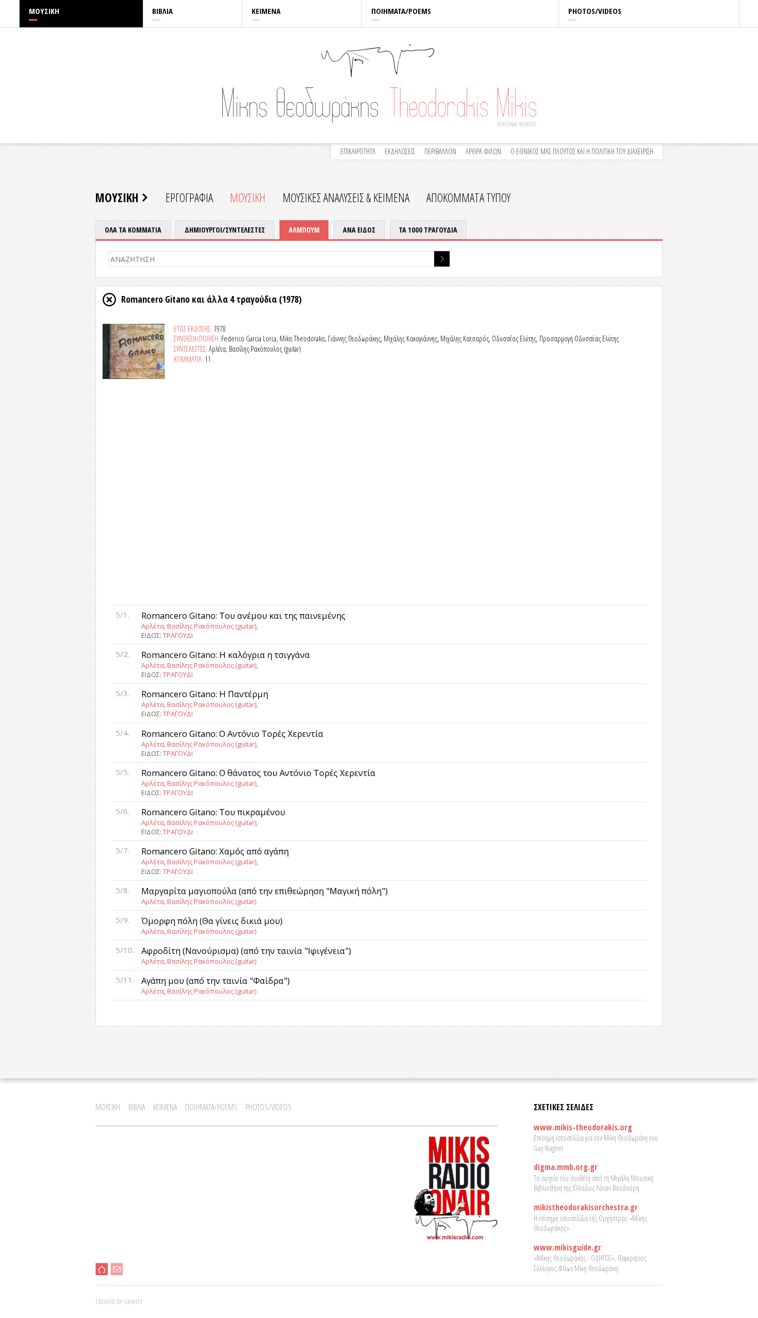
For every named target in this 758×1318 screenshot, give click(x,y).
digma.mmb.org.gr (566, 1167)
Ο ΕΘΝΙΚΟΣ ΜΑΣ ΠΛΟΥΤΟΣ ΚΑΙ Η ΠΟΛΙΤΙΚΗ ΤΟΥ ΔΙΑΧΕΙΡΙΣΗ (581, 151)
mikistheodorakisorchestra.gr (586, 1207)
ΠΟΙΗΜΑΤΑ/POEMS (401, 11)
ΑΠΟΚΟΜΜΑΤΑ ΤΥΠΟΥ (468, 197)
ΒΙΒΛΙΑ (162, 11)
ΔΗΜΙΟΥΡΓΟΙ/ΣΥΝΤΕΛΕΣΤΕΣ (225, 230)
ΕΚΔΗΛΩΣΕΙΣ (400, 151)
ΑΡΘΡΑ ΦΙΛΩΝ (483, 151)
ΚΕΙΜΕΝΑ (266, 11)
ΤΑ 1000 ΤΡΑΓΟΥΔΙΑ (428, 230)
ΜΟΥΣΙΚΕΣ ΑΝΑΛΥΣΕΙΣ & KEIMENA (346, 197)
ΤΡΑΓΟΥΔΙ (178, 635)
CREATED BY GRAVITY (118, 1301)
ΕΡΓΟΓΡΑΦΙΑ (189, 197)
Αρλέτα (152, 626)
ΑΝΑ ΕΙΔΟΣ (359, 230)
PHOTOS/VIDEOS (594, 11)
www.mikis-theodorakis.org (583, 1127)
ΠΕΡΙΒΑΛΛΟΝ (440, 151)
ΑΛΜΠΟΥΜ (304, 230)
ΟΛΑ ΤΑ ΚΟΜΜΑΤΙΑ (133, 230)
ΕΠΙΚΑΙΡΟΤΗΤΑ (357, 151)
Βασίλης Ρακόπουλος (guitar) (211, 626)
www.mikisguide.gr (567, 1247)
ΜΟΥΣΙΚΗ (44, 11)
